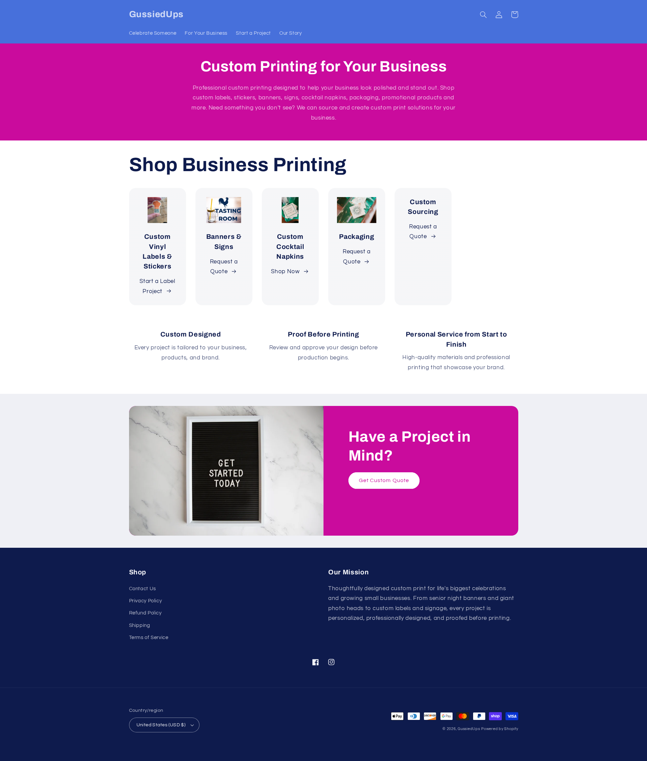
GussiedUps (469, 729)
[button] (483, 14)
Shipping (139, 625)
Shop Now (285, 271)
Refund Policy (145, 612)
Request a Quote (224, 267)
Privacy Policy (145, 600)
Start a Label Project (157, 286)
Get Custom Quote (384, 480)
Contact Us (142, 588)
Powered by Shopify (499, 729)
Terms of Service (148, 637)
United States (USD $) (161, 725)
